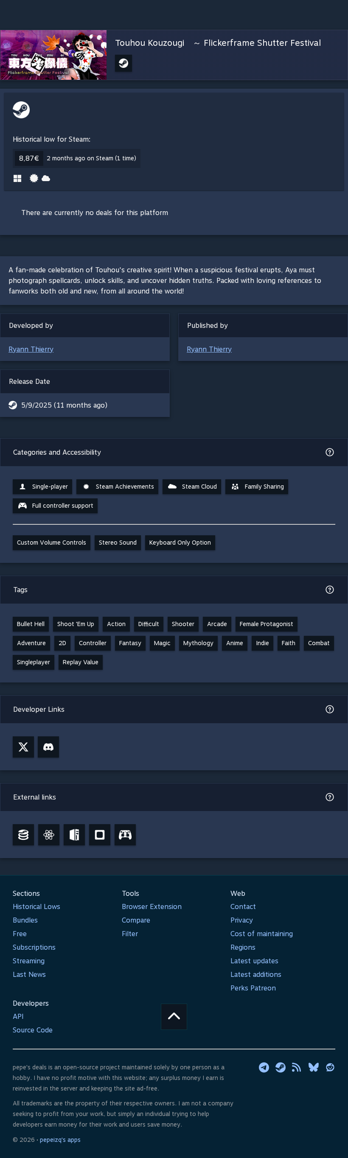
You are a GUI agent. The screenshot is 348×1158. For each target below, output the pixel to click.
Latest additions (255, 975)
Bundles (25, 920)
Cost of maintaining (261, 934)
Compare (136, 920)
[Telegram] (264, 1067)
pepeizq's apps (60, 1139)
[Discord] (48, 747)
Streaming (29, 961)
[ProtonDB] (48, 834)
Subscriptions (34, 947)
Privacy (241, 920)
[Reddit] (330, 1067)
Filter (130, 934)
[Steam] (280, 1067)
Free (20, 934)
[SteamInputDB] (125, 834)
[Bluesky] (314, 1067)
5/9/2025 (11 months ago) (64, 405)
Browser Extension (152, 907)
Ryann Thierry (30, 349)
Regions (242, 947)
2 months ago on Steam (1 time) (91, 158)
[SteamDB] (23, 834)
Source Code (33, 1030)
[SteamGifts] (99, 834)
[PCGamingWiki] (74, 834)
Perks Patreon (253, 988)
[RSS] (297, 1067)
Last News (29, 975)
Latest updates (254, 961)
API (18, 1017)
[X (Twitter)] (23, 747)
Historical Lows (36, 907)
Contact (243, 907)
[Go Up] (174, 1017)
